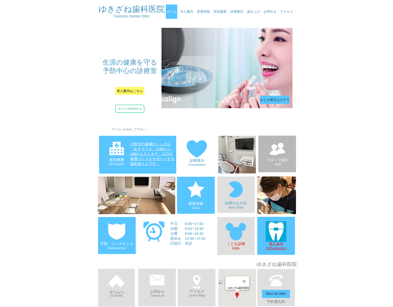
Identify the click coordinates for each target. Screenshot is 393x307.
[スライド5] (217, 101)
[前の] (167, 68)
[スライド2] (232, 101)
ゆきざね (115, 8)
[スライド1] (222, 102)
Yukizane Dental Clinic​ (131, 16)
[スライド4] (227, 101)
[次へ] (287, 68)
